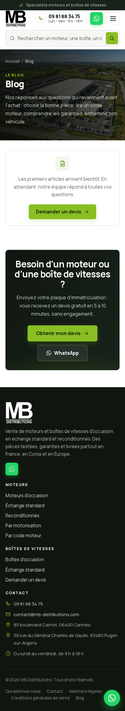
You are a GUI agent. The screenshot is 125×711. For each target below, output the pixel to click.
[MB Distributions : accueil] (62, 413)
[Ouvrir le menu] (113, 18)
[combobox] (60, 38)
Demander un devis (58, 211)
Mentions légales (85, 691)
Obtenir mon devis (58, 333)
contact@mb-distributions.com (46, 614)
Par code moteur (23, 535)
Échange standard (25, 505)
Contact (55, 691)
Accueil (12, 61)
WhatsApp (66, 353)
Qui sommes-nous (22, 691)
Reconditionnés (22, 515)
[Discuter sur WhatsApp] (96, 18)
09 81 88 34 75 (28, 604)
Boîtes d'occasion (24, 559)
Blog (80, 698)
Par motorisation (23, 525)
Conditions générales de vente (40, 698)
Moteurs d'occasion (26, 495)
